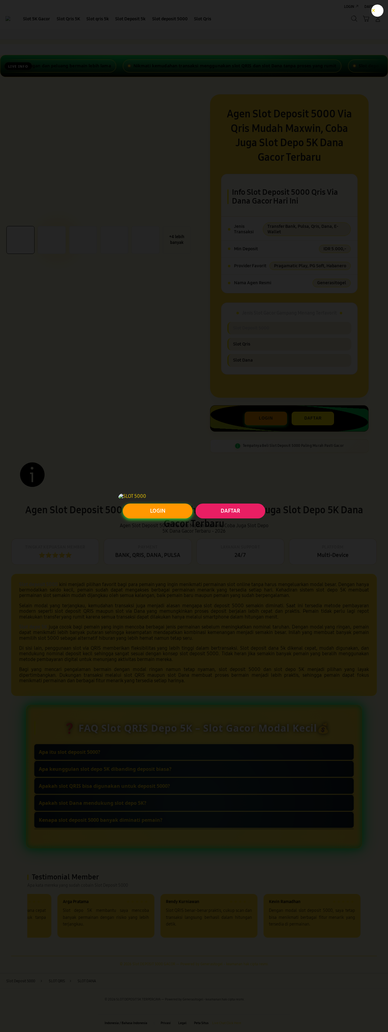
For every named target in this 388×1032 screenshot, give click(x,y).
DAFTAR (230, 511)
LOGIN (158, 511)
